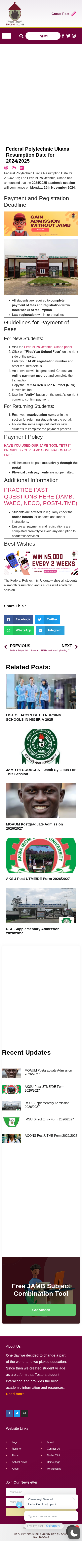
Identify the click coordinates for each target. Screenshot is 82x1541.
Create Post (60, 14)
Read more (15, 1394)
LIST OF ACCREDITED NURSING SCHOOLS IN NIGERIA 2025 (34, 717)
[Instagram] (73, 35)
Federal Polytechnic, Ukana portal (48, 347)
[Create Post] (73, 13)
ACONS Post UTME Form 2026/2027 (51, 1135)
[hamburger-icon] (6, 36)
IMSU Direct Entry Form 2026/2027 (49, 1119)
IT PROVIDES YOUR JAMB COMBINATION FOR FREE (37, 450)
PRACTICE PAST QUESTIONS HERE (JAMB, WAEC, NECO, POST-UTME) (40, 496)
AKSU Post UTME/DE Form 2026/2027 (38, 879)
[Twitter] (68, 35)
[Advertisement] (41, 89)
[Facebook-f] (63, 35)
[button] (74, 1533)
